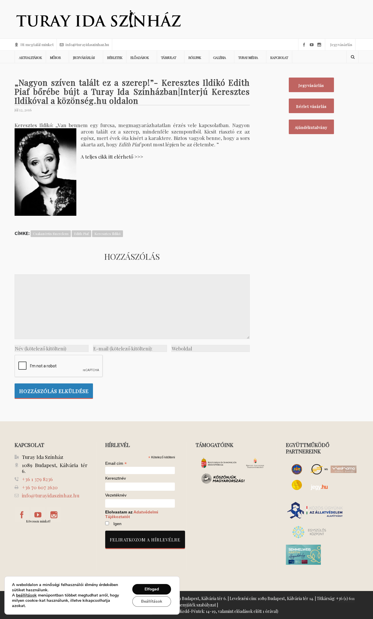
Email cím (116, 463)
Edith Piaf (81, 233)
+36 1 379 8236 (37, 479)
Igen (117, 523)
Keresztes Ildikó (107, 233)
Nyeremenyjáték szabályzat (191, 605)
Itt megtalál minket (37, 44)
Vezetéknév (115, 495)
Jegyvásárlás (341, 44)
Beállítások (151, 601)
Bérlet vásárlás (311, 106)
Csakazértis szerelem (50, 233)
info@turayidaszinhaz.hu (87, 44)
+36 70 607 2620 (40, 487)
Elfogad (152, 589)
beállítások (26, 595)
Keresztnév (115, 478)
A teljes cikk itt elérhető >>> (112, 156)
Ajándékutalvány (311, 127)
